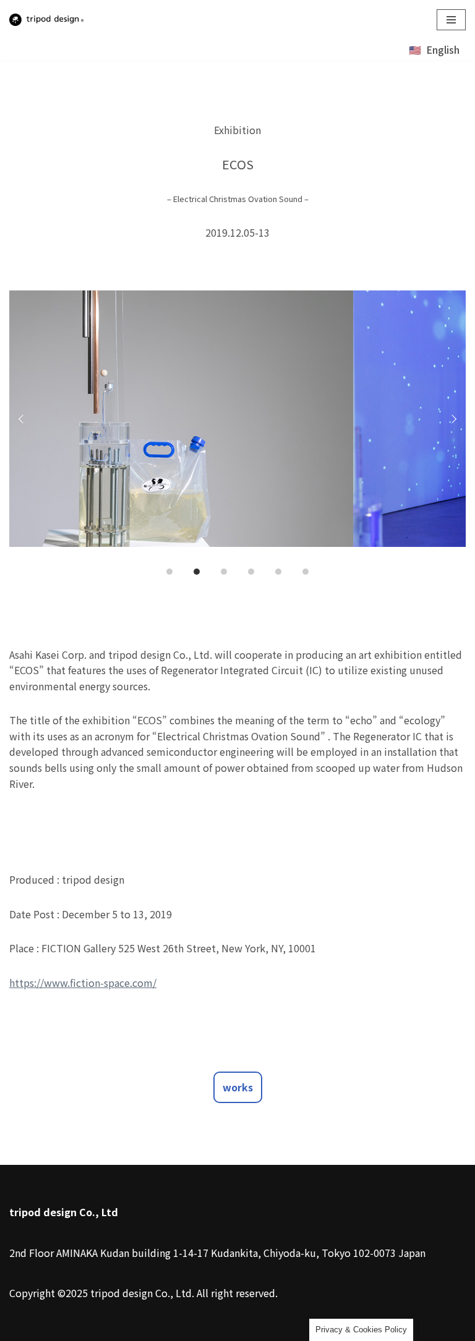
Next (452, 419)
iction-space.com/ (116, 982)
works (238, 1087)
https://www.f (42, 982)
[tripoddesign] (46, 20)
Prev (22, 419)
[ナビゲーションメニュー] (451, 19)
